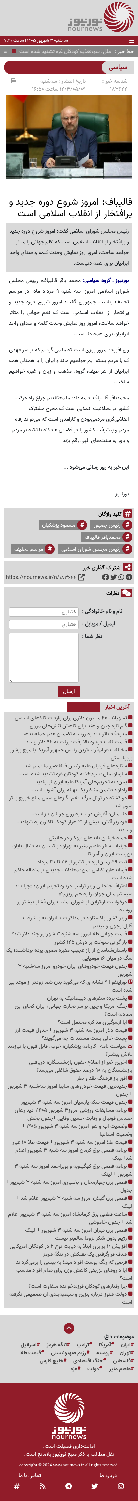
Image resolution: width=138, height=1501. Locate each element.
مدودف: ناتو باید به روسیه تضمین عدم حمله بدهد (75, 734)
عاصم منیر (120, 1369)
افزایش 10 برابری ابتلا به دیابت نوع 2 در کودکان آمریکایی (69, 1246)
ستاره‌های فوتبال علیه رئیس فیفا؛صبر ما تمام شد (76, 766)
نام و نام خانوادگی (103, 611)
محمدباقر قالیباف (103, 537)
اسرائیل (29, 1345)
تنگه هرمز (57, 1345)
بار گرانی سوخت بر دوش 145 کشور (91, 942)
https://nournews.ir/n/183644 (41, 577)
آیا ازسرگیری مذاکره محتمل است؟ (93, 1022)
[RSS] (43, 1487)
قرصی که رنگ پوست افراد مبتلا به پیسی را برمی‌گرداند (72, 1262)
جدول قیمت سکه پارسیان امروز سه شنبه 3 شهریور (74, 1102)
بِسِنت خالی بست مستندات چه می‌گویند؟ (85, 1038)
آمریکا (105, 1345)
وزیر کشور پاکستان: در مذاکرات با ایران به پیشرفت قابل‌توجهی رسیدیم (77, 922)
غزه (74, 1369)
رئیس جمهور (107, 525)
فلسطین (122, 1361)
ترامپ (83, 1345)
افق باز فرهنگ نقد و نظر (102, 1078)
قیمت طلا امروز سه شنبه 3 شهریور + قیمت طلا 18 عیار (70, 1142)
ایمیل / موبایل (100, 624)
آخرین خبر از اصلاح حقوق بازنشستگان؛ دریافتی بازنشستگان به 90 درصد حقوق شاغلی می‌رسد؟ (80, 1066)
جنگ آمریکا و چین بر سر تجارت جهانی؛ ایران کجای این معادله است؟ (73, 1010)
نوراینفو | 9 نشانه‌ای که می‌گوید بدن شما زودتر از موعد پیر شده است (70, 986)
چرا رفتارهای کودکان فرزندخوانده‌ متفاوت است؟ (78, 1286)
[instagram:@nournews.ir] (121, 1487)
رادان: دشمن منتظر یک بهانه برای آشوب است (79, 790)
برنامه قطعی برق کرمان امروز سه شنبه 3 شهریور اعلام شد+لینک (73, 1154)
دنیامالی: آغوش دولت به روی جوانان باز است (80, 814)
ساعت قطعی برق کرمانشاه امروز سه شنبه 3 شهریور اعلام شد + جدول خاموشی (70, 1218)
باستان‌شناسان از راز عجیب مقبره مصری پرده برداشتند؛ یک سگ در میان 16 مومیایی (69, 954)
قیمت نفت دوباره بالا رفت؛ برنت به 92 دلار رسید (77, 742)
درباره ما (108, 1476)
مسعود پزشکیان (58, 525)
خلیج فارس (51, 1361)
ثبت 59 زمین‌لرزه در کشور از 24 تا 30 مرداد (82, 862)
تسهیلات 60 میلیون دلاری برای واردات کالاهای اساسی (71, 718)
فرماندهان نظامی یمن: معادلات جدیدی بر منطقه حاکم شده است (73, 874)
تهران (125, 1353)
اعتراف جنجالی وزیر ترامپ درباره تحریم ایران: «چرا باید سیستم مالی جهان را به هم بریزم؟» (73, 890)
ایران (126, 1345)
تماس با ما (30, 1476)
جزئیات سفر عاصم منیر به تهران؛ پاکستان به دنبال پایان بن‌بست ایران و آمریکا (72, 850)
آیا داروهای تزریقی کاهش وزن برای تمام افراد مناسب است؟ (74, 1274)
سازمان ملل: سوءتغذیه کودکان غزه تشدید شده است (73, 774)
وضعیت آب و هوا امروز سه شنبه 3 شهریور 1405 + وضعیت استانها (77, 1130)
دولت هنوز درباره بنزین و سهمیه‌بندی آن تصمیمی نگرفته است (70, 1298)
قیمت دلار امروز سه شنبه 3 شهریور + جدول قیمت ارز (71, 1030)
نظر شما (93, 637)
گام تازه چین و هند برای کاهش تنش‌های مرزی (79, 726)
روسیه (103, 1353)
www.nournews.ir (68, 1464)
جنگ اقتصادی (88, 1361)
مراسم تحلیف (28, 549)
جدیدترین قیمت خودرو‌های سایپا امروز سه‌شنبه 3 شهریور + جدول (70, 1090)
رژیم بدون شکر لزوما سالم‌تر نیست (91, 1238)
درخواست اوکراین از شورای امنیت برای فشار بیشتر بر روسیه (74, 906)
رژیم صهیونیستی (68, 1353)
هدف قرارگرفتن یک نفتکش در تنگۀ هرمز (85, 1254)
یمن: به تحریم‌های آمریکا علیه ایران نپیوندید (82, 782)
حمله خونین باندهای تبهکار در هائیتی (88, 838)
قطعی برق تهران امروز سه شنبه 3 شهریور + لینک (76, 1230)
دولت (93, 1369)
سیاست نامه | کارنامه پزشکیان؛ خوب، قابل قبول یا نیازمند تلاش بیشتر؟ (70, 1050)
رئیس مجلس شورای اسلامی (91, 549)
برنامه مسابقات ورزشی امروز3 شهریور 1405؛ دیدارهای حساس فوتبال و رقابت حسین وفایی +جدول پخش (73, 1114)
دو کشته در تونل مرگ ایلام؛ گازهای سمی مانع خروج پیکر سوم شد (70, 802)
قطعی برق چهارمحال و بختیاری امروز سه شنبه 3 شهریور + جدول (69, 1186)
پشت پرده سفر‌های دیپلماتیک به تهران (87, 998)
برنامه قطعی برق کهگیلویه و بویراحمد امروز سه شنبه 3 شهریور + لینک (73, 1170)
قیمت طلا (30, 1353)
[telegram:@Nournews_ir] (68, 1487)
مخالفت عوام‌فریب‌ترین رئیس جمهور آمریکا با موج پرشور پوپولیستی (71, 754)
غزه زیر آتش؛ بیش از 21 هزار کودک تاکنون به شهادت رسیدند (74, 826)
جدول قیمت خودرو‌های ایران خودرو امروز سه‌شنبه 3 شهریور (75, 970)
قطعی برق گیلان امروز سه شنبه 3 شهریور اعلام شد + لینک (74, 1202)
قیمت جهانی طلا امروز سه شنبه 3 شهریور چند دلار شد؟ (70, 934)
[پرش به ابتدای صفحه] (69, 1329)
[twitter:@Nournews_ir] (94, 1487)
